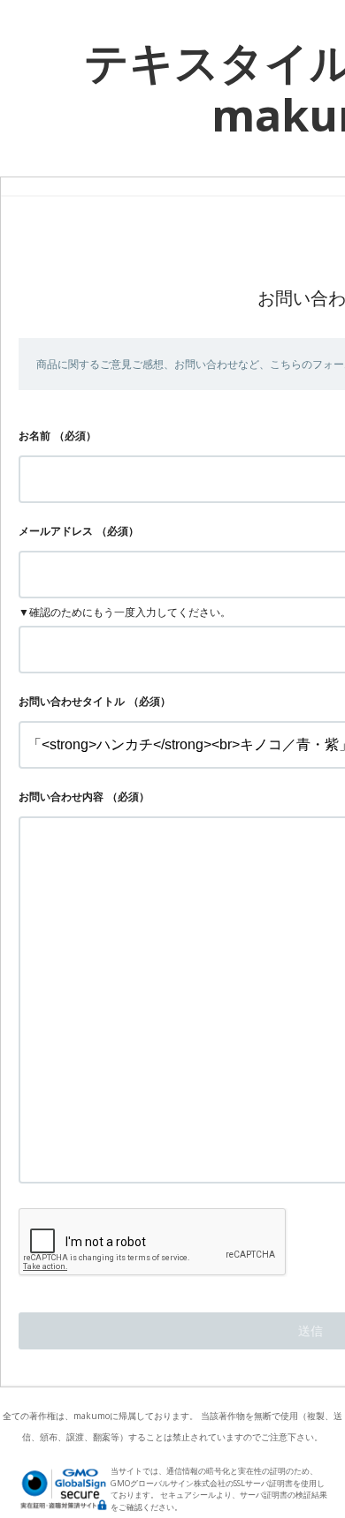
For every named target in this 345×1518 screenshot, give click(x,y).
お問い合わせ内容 (61, 796)
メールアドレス (56, 530)
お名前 (34, 435)
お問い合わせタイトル (72, 701)
